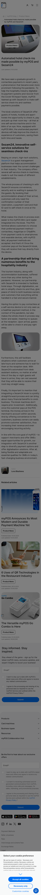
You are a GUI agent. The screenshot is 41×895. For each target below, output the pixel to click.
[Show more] (20, 873)
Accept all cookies (20, 879)
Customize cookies (20, 891)
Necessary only (20, 886)
